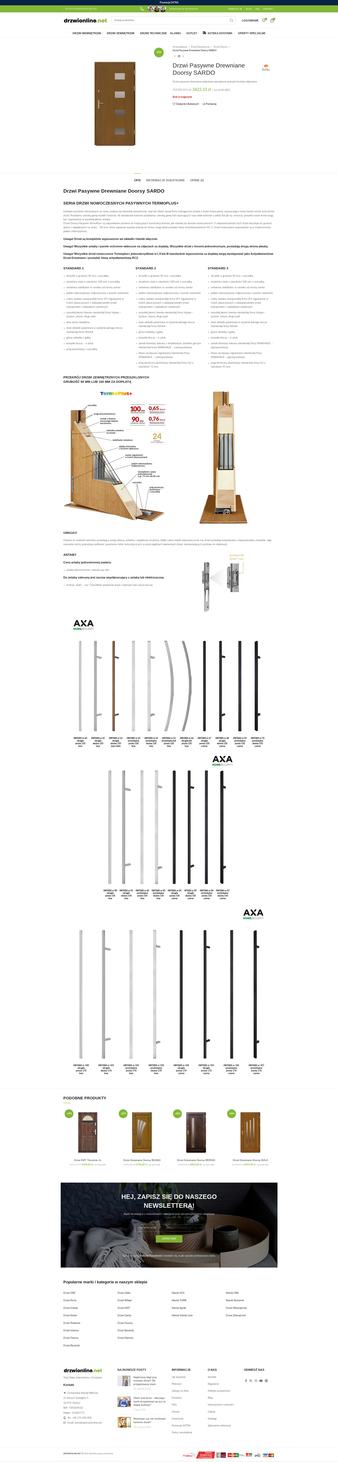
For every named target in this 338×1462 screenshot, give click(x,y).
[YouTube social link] (261, 1381)
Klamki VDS (178, 1293)
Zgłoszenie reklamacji (219, 1425)
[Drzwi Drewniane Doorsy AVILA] (250, 1132)
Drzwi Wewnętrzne (236, 1308)
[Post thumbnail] (124, 1383)
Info (311, 1456)
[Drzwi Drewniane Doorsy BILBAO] (141, 1132)
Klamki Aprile (179, 1308)
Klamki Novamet (235, 1300)
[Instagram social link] (255, 1381)
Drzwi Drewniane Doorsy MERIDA (196, 1160)
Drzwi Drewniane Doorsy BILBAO (142, 1160)
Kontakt (212, 1377)
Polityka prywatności (219, 1391)
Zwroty (176, 1412)
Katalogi (212, 1419)
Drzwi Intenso (71, 1330)
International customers (221, 1405)
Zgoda (325, 1455)
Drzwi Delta (123, 1293)
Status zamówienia (182, 1432)
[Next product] (183, 56)
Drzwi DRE (69, 1293)
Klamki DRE (232, 1293)
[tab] (137, 178)
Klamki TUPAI (179, 1300)
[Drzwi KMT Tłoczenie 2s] (87, 1132)
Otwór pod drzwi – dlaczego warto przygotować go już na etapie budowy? (149, 1401)
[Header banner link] (169, 2)
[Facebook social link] (246, 1381)
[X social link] (250, 1381)
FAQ (174, 1405)
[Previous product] (175, 56)
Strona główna (180, 47)
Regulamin (213, 1384)
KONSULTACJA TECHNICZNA (184, 9)
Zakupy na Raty (180, 1391)
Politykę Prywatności (151, 1256)
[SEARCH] (231, 20)
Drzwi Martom (125, 1338)
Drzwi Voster (70, 1315)
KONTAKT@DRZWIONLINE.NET (81, 9)
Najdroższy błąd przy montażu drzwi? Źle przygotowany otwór (145, 1381)
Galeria (211, 1412)
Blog (210, 1398)
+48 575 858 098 (81, 1418)
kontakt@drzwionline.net (88, 1423)
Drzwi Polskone (71, 1323)
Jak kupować (179, 1377)
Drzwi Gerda (124, 1315)
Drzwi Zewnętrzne (200, 47)
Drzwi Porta (69, 1300)
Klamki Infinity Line (182, 1315)
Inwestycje (177, 1419)
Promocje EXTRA (181, 1425)
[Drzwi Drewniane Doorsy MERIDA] (196, 1132)
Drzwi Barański (71, 1345)
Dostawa (177, 1398)
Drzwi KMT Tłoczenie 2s (87, 1160)
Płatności (177, 1384)
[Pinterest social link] (266, 1381)
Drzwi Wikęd (124, 1300)
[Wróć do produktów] (179, 56)
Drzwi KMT (123, 1308)
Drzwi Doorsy (221, 47)
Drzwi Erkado (70, 1308)
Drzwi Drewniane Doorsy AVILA (250, 1160)
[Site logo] (85, 20)
